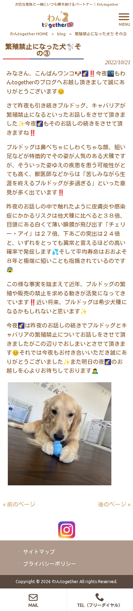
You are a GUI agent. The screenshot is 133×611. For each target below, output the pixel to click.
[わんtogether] (57, 19)
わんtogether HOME (29, 34)
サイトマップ (39, 552)
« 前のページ (19, 504)
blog (61, 34)
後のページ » (114, 504)
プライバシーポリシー (49, 564)
